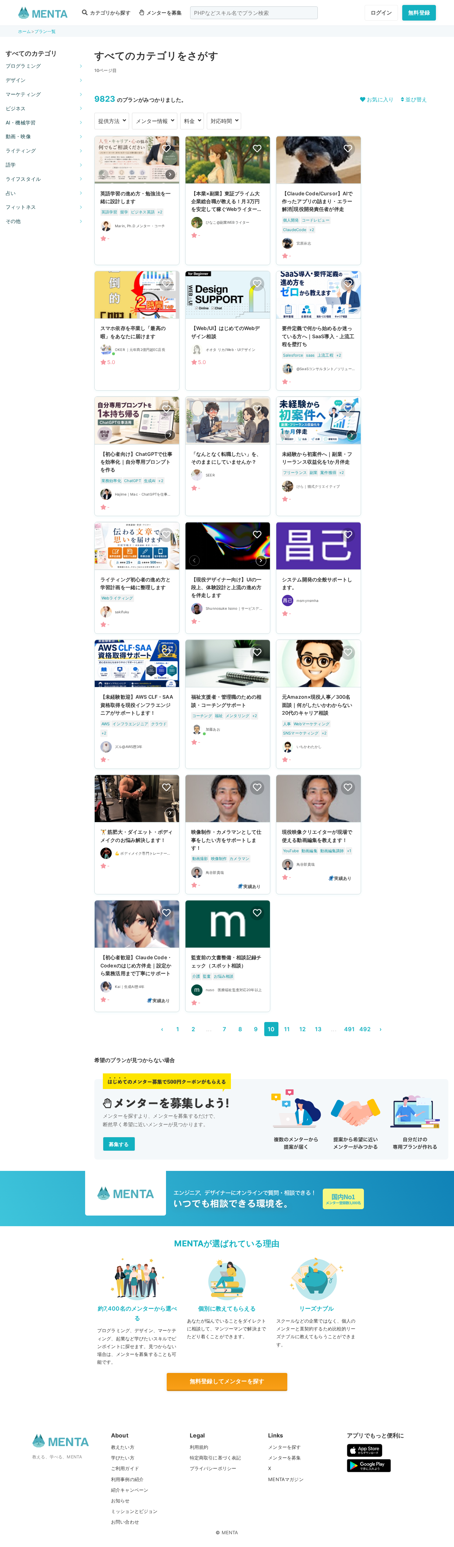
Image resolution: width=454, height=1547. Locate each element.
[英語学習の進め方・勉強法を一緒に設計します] (137, 200)
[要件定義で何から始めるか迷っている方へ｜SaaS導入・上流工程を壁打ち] (318, 330)
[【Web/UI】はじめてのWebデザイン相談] (228, 330)
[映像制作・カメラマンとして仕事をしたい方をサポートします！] (228, 834)
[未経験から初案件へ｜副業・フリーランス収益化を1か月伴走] (318, 456)
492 (364, 1029)
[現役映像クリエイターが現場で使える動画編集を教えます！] (318, 834)
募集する (119, 1144)
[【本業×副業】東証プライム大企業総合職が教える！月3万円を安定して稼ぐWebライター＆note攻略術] (228, 200)
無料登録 (419, 12)
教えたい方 (122, 1447)
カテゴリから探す (109, 13)
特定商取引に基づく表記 (215, 1458)
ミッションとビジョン (134, 1511)
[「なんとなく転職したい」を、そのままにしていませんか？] (228, 456)
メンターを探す (284, 1447)
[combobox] (254, 12)
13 (318, 1029)
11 (287, 1029)
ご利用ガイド (125, 1468)
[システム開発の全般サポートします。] (318, 577)
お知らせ (120, 1500)
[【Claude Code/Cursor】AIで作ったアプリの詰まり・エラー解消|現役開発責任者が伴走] (318, 200)
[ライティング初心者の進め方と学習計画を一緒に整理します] (137, 577)
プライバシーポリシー (213, 1468)
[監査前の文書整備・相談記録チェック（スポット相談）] (228, 956)
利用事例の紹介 (127, 1479)
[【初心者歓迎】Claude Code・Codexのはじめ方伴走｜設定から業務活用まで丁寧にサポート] (137, 956)
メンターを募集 (163, 13)
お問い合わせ (125, 1522)
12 (302, 1029)
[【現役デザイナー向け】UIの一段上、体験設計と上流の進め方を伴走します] (228, 577)
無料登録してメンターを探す (227, 1381)
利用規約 (199, 1447)
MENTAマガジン (285, 1479)
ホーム (24, 31)
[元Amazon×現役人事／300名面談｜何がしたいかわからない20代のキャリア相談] (318, 704)
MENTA (230, 1532)
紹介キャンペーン (129, 1490)
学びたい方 (122, 1458)
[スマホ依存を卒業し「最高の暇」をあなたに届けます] (137, 330)
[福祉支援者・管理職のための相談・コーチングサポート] (228, 704)
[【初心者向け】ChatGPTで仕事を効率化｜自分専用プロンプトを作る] (137, 456)
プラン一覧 (45, 31)
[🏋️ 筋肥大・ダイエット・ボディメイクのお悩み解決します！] (137, 834)
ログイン (381, 12)
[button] (170, 174)
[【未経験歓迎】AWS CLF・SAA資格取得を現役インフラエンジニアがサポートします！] (137, 704)
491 (349, 1029)
